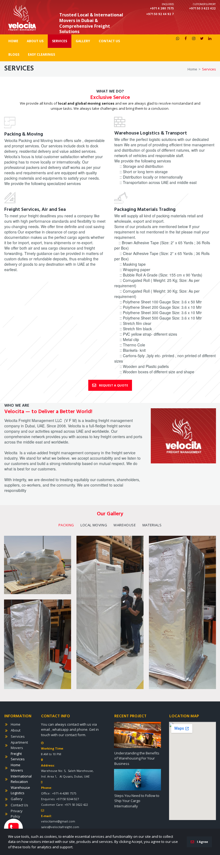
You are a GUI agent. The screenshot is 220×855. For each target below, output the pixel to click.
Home (15, 724)
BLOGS (13, 54)
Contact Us (19, 805)
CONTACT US (109, 41)
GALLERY (83, 41)
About (15, 730)
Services (18, 736)
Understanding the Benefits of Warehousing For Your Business (136, 758)
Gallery (17, 798)
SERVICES (59, 41)
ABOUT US (35, 41)
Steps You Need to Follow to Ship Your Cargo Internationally (136, 800)
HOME (13, 41)
